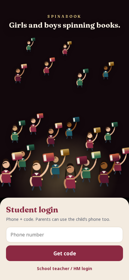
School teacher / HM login (64, 268)
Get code (64, 253)
